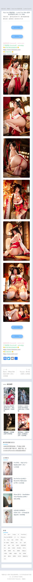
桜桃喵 (18, 550)
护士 (5, 548)
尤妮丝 (17, 545)
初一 (7, 16)
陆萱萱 (14, 556)
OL (4, 539)
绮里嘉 (24, 553)
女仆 (21, 542)
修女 (12, 539)
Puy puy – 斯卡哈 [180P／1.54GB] (25, 373)
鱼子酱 (19, 556)
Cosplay (14, 534)
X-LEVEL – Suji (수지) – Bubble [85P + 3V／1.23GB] (21, 465)
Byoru (9, 534)
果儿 (14, 550)
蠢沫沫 (9, 556)
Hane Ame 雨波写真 (8, 537)
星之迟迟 (19, 548)
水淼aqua (24, 550)
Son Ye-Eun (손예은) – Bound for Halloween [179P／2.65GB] (20, 481)
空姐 (20, 553)
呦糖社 (8, 8)
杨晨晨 (9, 550)
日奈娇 (13, 548)
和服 (21, 539)
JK (14, 537)
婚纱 (9, 545)
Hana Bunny (23, 534)
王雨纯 (5, 553)
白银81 (15, 553)
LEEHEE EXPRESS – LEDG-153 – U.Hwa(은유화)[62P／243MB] (21, 513)
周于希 (17, 539)
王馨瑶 (10, 553)
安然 (13, 545)
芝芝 (5, 556)
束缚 (5, 550)
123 (5, 534)
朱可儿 (24, 548)
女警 (25, 542)
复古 (17, 542)
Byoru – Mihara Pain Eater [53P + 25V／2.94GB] (9, 374)
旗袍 (9, 548)
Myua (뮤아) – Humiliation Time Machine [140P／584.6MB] (22, 497)
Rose (8, 539)
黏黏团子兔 (25, 556)
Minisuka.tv (23, 537)
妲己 (5, 545)
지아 (5, 558)
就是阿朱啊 (23, 545)
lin (18, 537)
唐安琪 (12, 542)
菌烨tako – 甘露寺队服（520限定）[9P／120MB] (23, 434)
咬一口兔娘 (6, 542)
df (18, 534)
